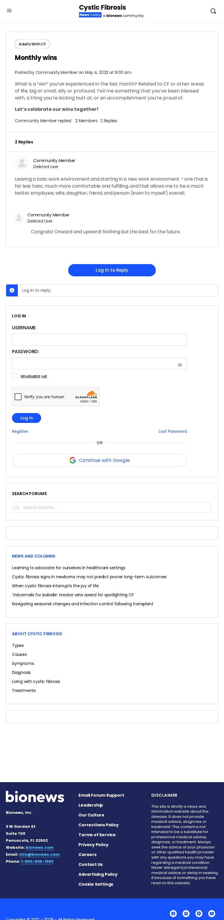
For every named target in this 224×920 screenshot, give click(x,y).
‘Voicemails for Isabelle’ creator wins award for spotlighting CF (73, 595)
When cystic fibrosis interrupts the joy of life (55, 586)
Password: (25, 351)
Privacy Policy (93, 845)
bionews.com (40, 847)
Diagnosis (21, 672)
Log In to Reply (112, 270)
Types (18, 645)
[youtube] (211, 913)
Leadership (90, 805)
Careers (87, 854)
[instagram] (186, 913)
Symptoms (23, 663)
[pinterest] (199, 913)
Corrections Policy (98, 825)
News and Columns (33, 556)
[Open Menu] (9, 10)
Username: (24, 328)
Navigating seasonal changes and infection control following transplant (82, 604)
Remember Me (34, 377)
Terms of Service (97, 835)
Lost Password (173, 431)
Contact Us (90, 864)
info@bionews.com (39, 854)
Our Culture (91, 815)
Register (20, 431)
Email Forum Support (101, 795)
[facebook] (173, 913)
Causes (19, 654)
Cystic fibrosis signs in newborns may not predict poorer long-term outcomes (89, 577)
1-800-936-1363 (37, 861)
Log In (26, 418)
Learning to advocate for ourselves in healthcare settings (68, 568)
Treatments (24, 690)
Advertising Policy (97, 874)
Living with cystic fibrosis (36, 681)
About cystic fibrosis (37, 634)
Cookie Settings (95, 884)
